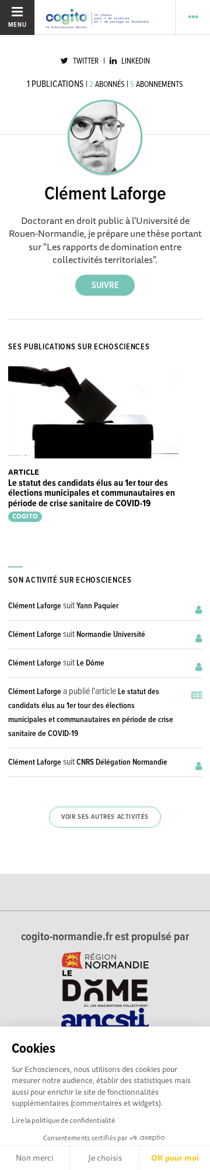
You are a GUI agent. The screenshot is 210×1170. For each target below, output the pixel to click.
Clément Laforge (34, 606)
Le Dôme (90, 663)
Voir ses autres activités (105, 817)
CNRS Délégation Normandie (121, 762)
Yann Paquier (97, 606)
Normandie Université (110, 634)
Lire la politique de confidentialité (63, 1120)
